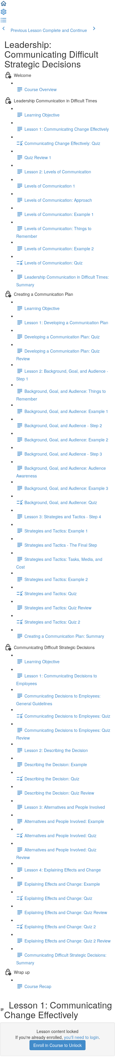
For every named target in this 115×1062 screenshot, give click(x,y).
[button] (3, 5)
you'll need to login (81, 1037)
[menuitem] (3, 14)
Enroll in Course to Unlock (57, 1045)
